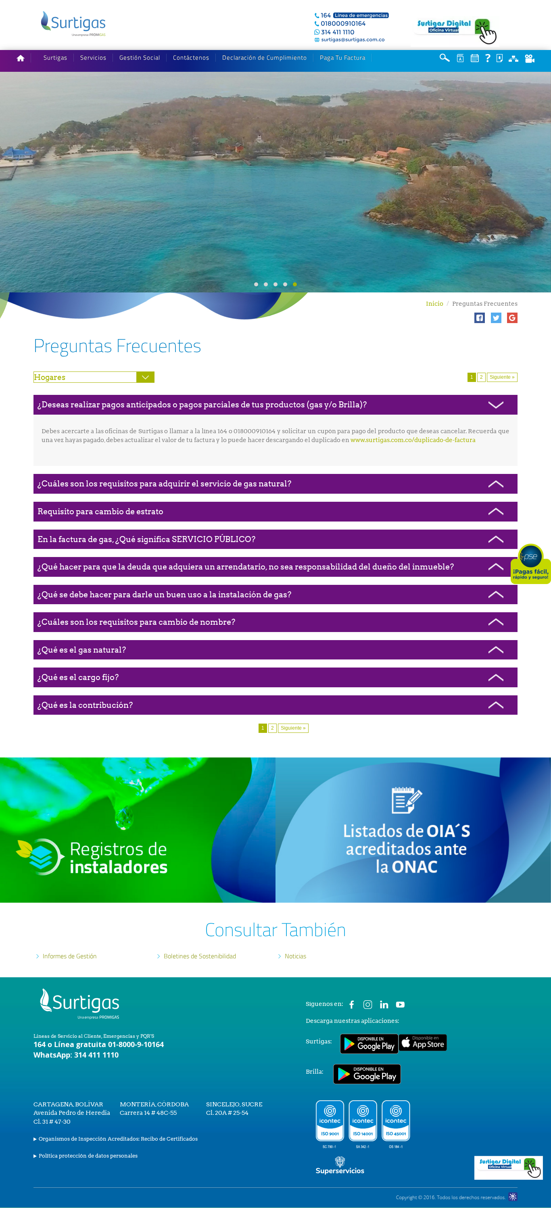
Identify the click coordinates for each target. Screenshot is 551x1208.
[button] (479, 318)
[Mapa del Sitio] (513, 58)
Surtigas (55, 57)
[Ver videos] (529, 58)
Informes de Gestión (70, 956)
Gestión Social (139, 57)
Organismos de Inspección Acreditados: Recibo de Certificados (118, 1139)
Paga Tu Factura (342, 57)
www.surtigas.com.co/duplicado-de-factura (413, 440)
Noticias (295, 956)
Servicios (93, 57)
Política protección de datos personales (88, 1156)
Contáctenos (191, 57)
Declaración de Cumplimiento (264, 57)
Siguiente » (502, 377)
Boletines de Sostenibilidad (200, 956)
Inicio (434, 303)
